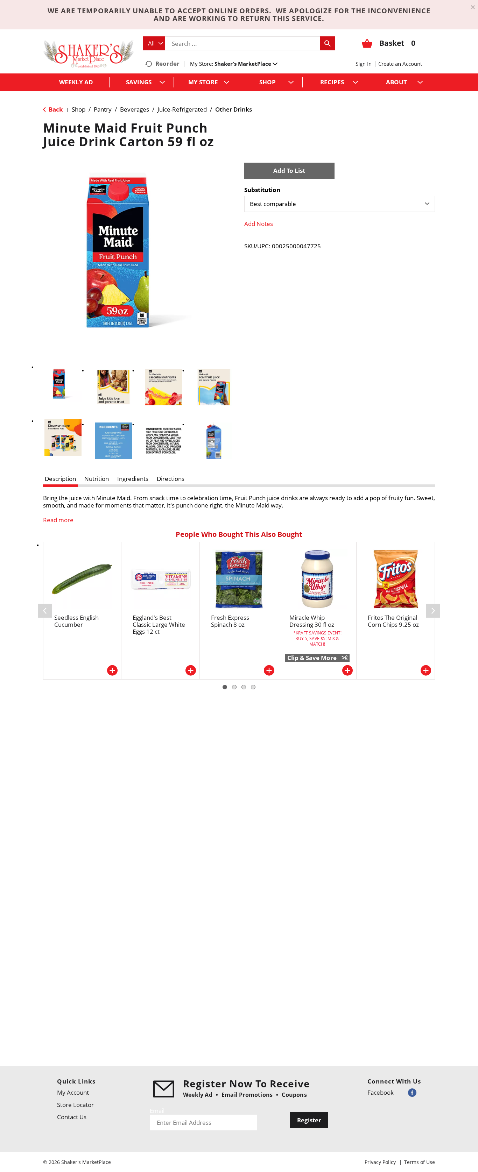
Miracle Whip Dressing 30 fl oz (311, 620)
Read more (58, 520)
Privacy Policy (380, 1162)
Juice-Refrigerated (182, 109)
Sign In (364, 63)
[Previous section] (45, 611)
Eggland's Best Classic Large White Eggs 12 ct (159, 624)
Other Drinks (233, 109)
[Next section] (433, 611)
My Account (73, 1092)
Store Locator (75, 1105)
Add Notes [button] (258, 224)
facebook (380, 1092)
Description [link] (60, 479)
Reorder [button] (167, 63)
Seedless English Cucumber (76, 620)
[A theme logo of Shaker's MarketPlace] (88, 53)
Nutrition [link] (96, 479)
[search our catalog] (327, 43)
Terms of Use (419, 1162)
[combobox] (154, 43)
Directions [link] (170, 479)
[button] (246, 63)
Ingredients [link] (132, 479)
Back (55, 109)
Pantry (103, 109)
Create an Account (400, 63)
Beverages (134, 109)
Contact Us (71, 1117)
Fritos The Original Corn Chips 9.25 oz (393, 620)
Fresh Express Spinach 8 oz (230, 620)
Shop (78, 109)
